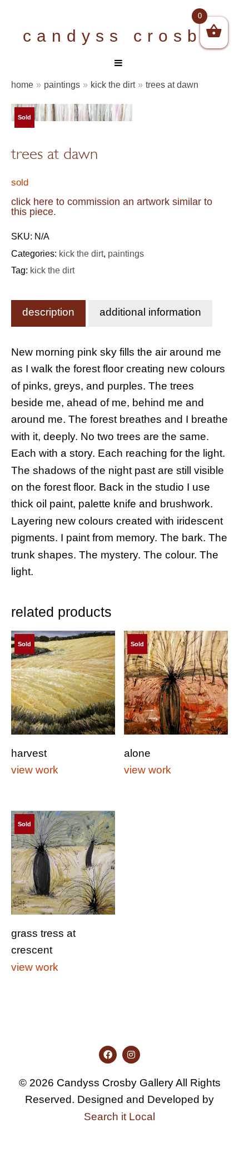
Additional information (150, 312)
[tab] (48, 313)
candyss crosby (119, 36)
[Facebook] (108, 1055)
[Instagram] (131, 1055)
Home (22, 84)
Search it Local (119, 1116)
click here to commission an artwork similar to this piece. (111, 207)
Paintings (62, 84)
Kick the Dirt (52, 270)
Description (48, 312)
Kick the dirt (113, 84)
